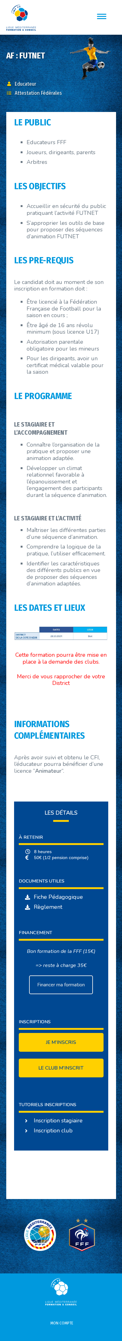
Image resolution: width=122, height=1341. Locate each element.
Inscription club (53, 1130)
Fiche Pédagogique (58, 897)
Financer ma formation (61, 984)
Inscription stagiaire (58, 1120)
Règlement (48, 907)
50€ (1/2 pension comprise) (61, 857)
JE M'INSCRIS (61, 1042)
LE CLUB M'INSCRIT (61, 1068)
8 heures (43, 851)
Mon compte (61, 1323)
